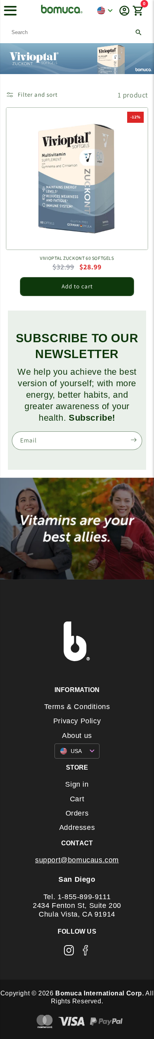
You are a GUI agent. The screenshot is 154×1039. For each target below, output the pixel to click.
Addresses (77, 827)
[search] (77, 32)
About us (77, 736)
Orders (77, 813)
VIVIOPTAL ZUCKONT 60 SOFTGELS (77, 258)
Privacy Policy (77, 721)
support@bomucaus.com (77, 860)
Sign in (76, 784)
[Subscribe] (133, 440)
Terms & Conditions (77, 707)
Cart (77, 799)
